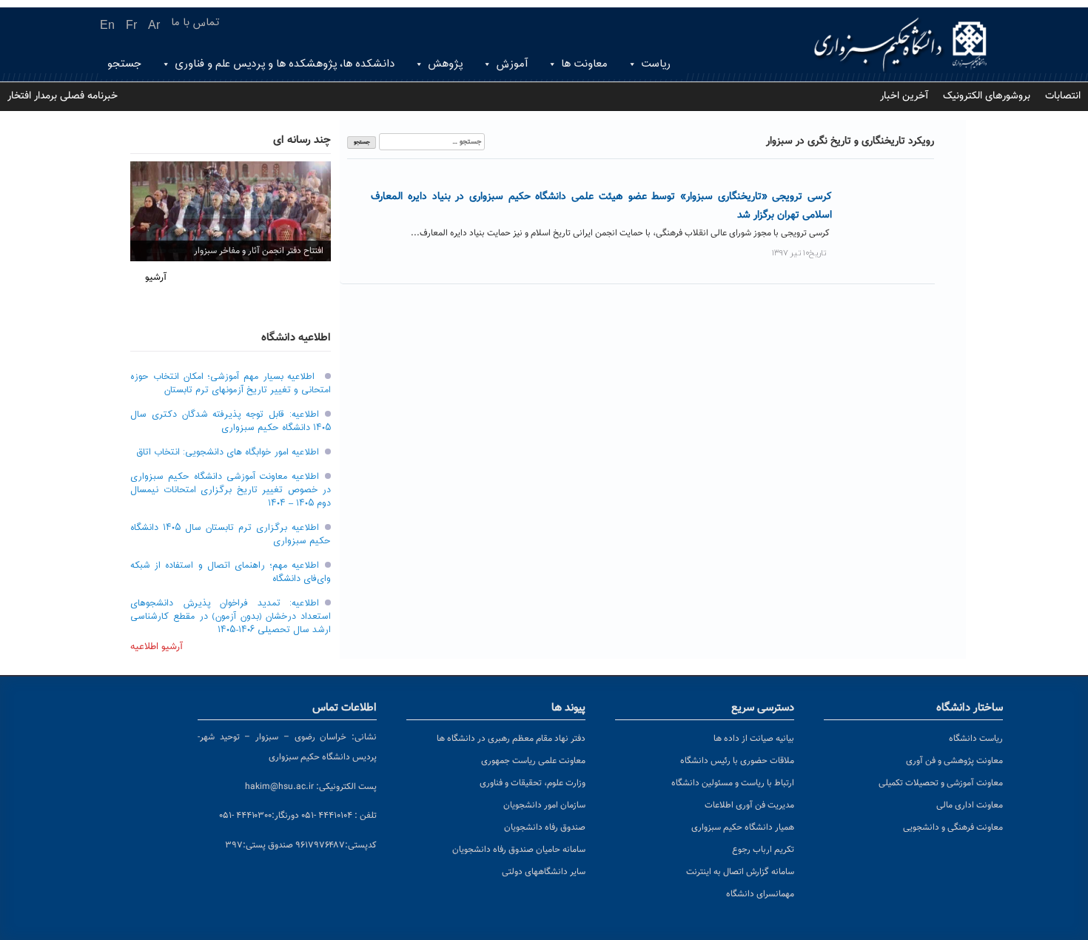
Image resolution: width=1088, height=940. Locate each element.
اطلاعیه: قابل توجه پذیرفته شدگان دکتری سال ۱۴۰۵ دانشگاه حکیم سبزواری (230, 421)
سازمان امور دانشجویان (544, 805)
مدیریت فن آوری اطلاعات (749, 805)
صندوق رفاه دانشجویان (544, 827)
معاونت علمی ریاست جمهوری (533, 761)
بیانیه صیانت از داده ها (753, 738)
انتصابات (1063, 96)
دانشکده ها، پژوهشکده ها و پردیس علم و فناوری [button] (284, 64)
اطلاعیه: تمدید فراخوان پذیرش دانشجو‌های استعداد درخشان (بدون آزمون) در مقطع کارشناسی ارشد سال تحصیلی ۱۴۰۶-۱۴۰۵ (230, 616)
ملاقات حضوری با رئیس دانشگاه (737, 761)
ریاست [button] (656, 64)
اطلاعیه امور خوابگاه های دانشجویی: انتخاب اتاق (227, 452)
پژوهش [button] (445, 64)
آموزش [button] (512, 64)
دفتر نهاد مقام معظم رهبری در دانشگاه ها (511, 738)
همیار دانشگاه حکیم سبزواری (742, 827)
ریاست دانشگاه (976, 738)
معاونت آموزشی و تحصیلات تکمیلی (941, 783)
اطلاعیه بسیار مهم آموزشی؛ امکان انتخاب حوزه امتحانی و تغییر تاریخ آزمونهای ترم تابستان (230, 383)
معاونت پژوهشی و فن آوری (954, 761)
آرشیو (156, 277)
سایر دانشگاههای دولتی (543, 872)
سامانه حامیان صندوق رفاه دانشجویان (518, 849)
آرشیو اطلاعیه (156, 646)
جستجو (124, 64)
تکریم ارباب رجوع (763, 849)
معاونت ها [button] (584, 64)
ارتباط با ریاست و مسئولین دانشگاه (732, 783)
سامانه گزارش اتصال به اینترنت (740, 872)
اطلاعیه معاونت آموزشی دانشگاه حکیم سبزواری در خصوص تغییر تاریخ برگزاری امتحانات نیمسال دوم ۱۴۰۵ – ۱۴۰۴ (230, 490)
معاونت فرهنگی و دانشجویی (953, 827)
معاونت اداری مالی (969, 805)
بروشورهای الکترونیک (986, 96)
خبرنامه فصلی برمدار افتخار (62, 96)
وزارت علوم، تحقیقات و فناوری (532, 783)
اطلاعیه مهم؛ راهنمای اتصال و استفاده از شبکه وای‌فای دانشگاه (230, 572)
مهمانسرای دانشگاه (760, 894)
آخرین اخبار (904, 96)
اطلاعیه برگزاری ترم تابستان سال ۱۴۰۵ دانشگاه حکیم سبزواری (230, 534)
